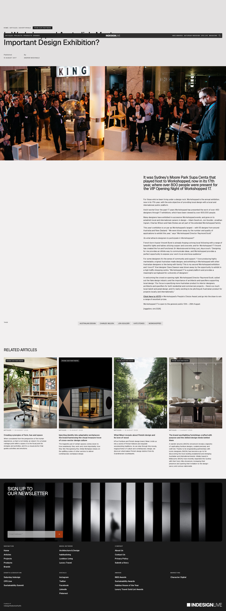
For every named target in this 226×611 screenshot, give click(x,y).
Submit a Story (122, 563)
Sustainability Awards (125, 581)
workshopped (155, 323)
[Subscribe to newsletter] (59, 534)
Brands (36, 35)
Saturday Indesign (12, 577)
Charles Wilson (107, 323)
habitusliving (65, 554)
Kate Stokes (139, 323)
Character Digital (178, 577)
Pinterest (63, 593)
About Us (119, 550)
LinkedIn (63, 589)
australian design (88, 323)
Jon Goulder (123, 323)
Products (28, 35)
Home (6, 550)
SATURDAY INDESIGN (192, 35)
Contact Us (120, 554)
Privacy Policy (121, 558)
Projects (18, 35)
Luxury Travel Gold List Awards (129, 589)
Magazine (213, 35)
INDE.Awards (120, 577)
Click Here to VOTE (152, 296)
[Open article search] (219, 35)
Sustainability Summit (14, 585)
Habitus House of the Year (127, 585)
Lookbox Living (66, 558)
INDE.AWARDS (177, 35)
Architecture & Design (69, 550)
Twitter (62, 581)
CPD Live (8, 581)
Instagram (64, 577)
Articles (9, 35)
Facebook (64, 585)
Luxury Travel (65, 563)
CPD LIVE (204, 35)
